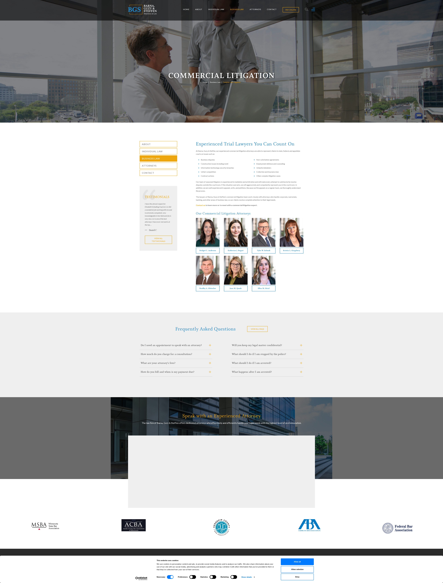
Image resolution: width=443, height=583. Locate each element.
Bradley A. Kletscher (207, 288)
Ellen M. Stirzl (264, 288)
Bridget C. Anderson (207, 251)
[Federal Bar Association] (397, 528)
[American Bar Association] (309, 525)
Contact (272, 9)
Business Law (237, 9)
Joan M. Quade (236, 288)
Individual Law (216, 9)
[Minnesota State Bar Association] (45, 525)
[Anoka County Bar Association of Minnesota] (133, 525)
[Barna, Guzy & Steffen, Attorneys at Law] (142, 9)
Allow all (297, 562)
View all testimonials (158, 239)
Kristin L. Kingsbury (291, 251)
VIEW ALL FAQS (257, 329)
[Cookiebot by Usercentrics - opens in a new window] (141, 578)
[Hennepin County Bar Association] (221, 527)
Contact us (200, 205)
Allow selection (297, 569)
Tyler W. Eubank (263, 251)
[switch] (192, 577)
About (198, 9)
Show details (246, 577)
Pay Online (290, 10)
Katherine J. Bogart (236, 251)
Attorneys (255, 9)
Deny (297, 577)
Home (186, 9)
